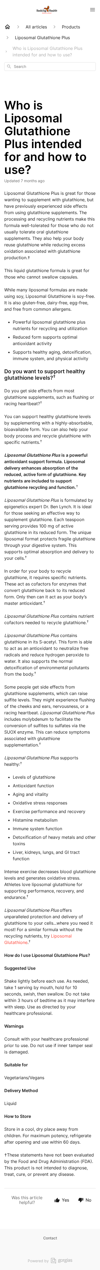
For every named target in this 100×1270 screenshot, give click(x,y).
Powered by (38, 1260)
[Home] (7, 27)
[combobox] (50, 66)
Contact (50, 1238)
